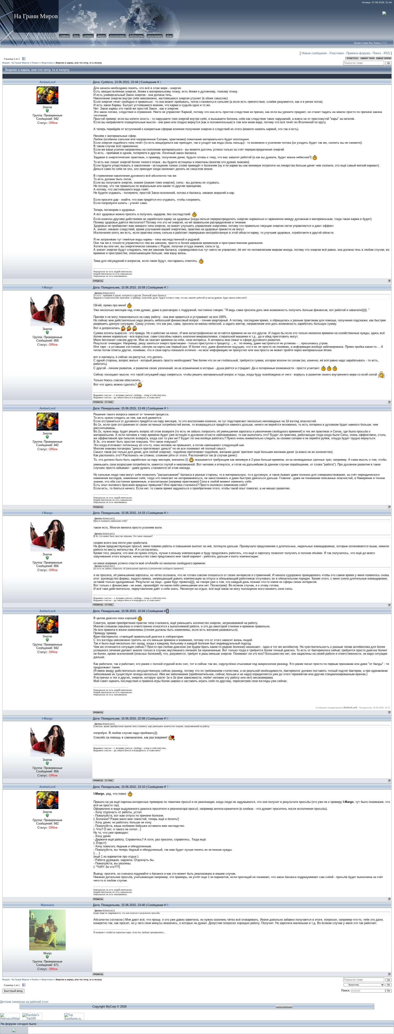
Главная (64, 35)
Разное (35, 63)
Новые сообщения (314, 53)
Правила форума (358, 53)
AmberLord (47, 82)
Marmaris (47, 905)
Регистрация (155, 35)
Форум (101, 35)
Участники (336, 53)
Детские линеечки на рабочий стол (24, 1001)
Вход (169, 35)
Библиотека (136, 35)
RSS (384, 43)
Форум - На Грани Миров (15, 63)
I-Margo (47, 287)
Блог (76, 35)
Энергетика (47, 63)
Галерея (88, 35)
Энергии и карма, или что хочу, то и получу (78, 63)
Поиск (377, 53)
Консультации (117, 35)
